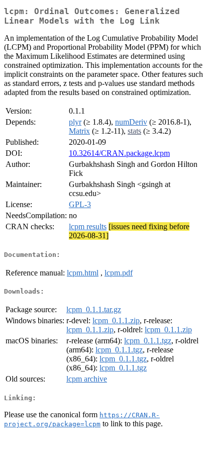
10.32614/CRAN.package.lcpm (119, 153)
